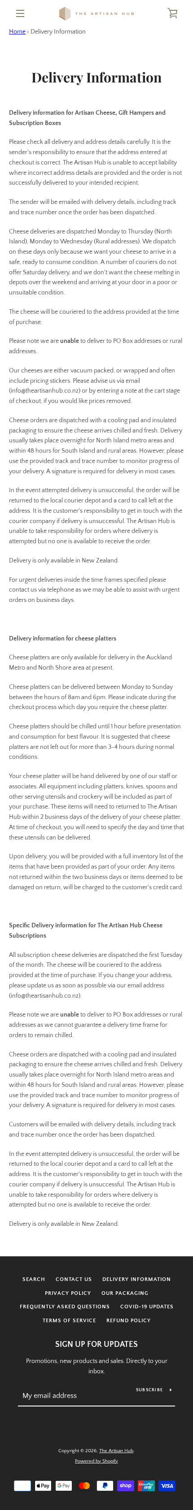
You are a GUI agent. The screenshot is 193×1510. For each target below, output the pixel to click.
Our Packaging (125, 1293)
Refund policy (128, 1321)
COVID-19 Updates (147, 1307)
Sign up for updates (96, 1344)
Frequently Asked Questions (65, 1307)
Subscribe (149, 1390)
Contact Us (74, 1279)
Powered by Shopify (96, 1461)
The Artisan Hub (116, 1451)
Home (17, 31)
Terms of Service (69, 1321)
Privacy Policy (68, 1293)
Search (33, 1279)
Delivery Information (136, 1279)
